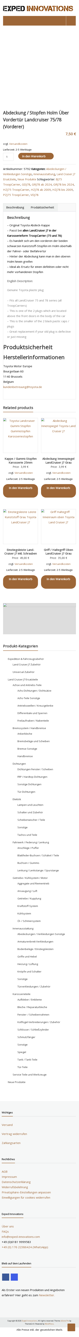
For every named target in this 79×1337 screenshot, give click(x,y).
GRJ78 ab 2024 (42, 184)
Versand (7, 1125)
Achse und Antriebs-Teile (27, 685)
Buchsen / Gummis (28, 863)
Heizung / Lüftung (27, 964)
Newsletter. (47, 1295)
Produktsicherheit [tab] (42, 207)
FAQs (5, 1231)
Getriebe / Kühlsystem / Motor (30, 878)
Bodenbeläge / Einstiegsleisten (35, 949)
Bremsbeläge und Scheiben (33, 741)
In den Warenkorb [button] (20, 488)
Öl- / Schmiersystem (29, 921)
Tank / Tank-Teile (27, 1059)
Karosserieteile (21, 994)
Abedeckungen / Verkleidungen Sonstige (41, 934)
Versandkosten (18, 144)
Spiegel (21, 1052)
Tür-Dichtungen (26, 791)
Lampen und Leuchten (30, 805)
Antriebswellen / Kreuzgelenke (35, 705)
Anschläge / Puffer (28, 848)
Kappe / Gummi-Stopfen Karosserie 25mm (21, 460)
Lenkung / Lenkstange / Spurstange (38, 870)
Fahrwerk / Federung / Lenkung (31, 842)
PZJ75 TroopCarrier (16, 195)
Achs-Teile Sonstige (28, 698)
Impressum (9, 1177)
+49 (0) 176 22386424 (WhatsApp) (25, 1247)
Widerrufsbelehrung (15, 1187)
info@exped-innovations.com (21, 1237)
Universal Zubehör (24, 672)
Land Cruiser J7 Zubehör (27, 664)
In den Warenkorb (34, 156)
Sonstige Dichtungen (29, 784)
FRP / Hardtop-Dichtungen (32, 776)
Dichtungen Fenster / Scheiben (35, 769)
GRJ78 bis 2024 (63, 184)
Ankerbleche (24, 733)
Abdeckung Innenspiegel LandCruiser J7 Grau (58, 460)
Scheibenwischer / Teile (31, 820)
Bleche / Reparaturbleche (32, 1007)
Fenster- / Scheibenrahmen (33, 1014)
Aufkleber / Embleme (29, 999)
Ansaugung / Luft (27, 891)
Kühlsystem (24, 913)
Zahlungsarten (11, 1143)
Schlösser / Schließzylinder (33, 1029)
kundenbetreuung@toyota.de (22, 387)
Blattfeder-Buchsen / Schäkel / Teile (38, 855)
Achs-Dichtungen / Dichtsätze (34, 690)
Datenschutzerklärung (16, 1182)
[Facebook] (5, 1277)
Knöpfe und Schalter (29, 971)
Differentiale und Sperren (32, 713)
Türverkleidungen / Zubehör (33, 986)
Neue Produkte (26, 179)
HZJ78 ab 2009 (41, 189)
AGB (4, 1171)
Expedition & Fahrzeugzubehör (26, 659)
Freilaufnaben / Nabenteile (33, 720)
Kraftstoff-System (27, 906)
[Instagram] (14, 1277)
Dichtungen (19, 763)
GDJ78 (26, 184)
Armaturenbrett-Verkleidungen (35, 941)
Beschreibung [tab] (15, 207)
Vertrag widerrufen (14, 1134)
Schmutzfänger (26, 1037)
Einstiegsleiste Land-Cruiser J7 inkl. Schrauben (20, 551)
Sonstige (22, 827)
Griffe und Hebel (27, 956)
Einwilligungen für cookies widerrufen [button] (26, 1197)
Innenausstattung (44, 174)
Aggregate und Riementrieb (33, 883)
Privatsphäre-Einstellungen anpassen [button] (26, 1192)
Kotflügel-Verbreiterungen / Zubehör (38, 1022)
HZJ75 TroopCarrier (16, 189)
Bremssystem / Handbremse (29, 728)
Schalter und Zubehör (30, 812)
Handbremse (25, 756)
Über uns (8, 1226)
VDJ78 (34, 195)
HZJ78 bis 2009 (62, 189)
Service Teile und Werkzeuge (30, 1074)
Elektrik (17, 799)
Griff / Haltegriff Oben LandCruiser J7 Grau (58, 551)
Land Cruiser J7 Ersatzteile (23, 679)
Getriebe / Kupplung (29, 898)
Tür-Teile (22, 1067)
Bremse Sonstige (27, 748)
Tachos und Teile (27, 835)
